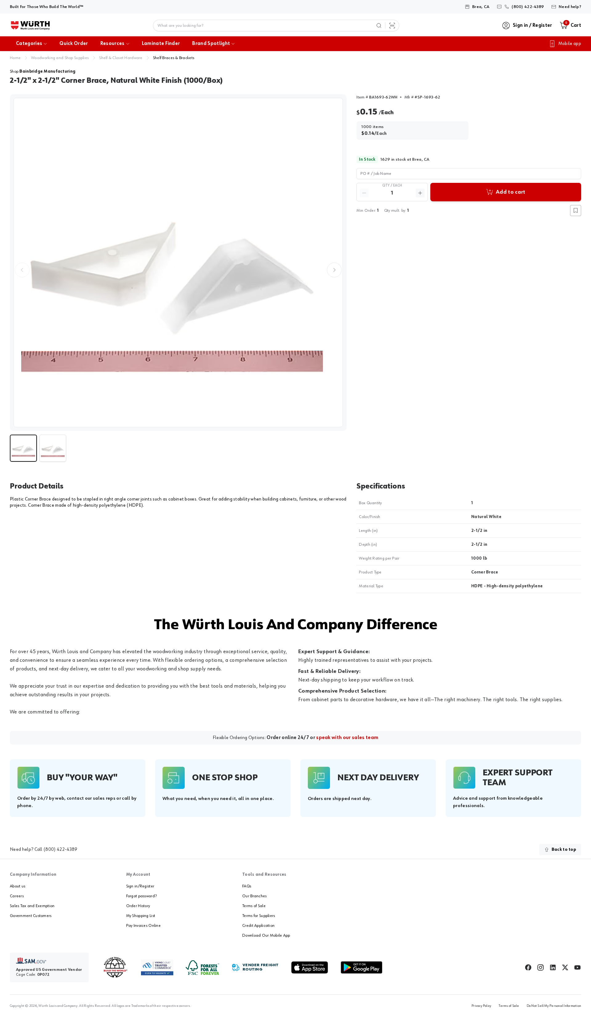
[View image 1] (178, 262)
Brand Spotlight (211, 43)
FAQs (246, 886)
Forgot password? (141, 896)
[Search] (378, 25)
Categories (29, 43)
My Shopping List (140, 916)
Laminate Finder (161, 43)
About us (17, 886)
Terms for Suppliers (258, 916)
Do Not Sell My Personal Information (554, 1006)
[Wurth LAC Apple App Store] (309, 967)
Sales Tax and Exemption (32, 906)
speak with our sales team (347, 737)
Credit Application (258, 925)
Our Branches (254, 896)
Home (15, 58)
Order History (138, 906)
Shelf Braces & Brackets (173, 58)
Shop (42, 71)
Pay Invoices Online (143, 925)
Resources (112, 43)
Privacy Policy (481, 1006)
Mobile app (569, 43)
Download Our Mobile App (266, 935)
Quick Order (73, 43)
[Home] (30, 25)
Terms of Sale (254, 906)
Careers (17, 896)
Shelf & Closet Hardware (120, 58)
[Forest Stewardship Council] (202, 967)
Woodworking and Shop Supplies (60, 58)
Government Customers (31, 916)
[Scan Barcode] (392, 25)
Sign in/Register (140, 886)
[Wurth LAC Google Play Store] (361, 967)
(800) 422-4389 (60, 849)
